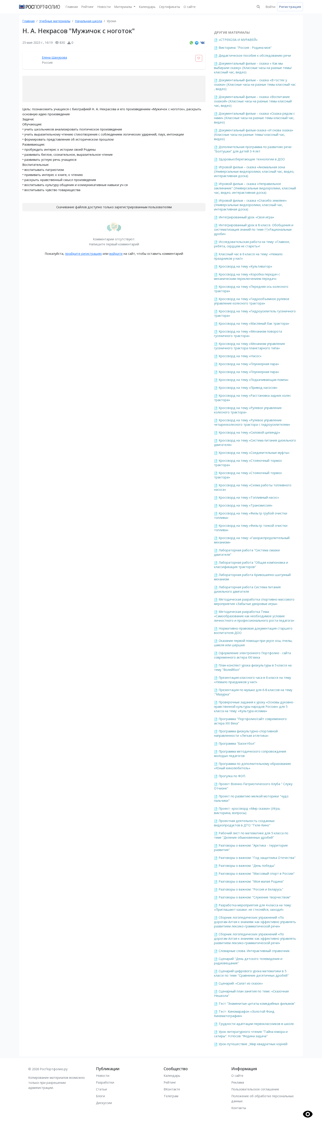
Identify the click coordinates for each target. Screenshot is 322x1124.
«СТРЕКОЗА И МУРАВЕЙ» (238, 40)
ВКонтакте (172, 1089)
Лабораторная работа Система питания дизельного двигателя (247, 589)
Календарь (147, 7)
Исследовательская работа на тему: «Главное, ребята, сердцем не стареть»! (252, 244)
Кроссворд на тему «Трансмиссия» (245, 505)
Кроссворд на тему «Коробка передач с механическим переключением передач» (247, 276)
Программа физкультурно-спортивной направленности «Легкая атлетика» (246, 733)
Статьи (101, 1089)
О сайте (190, 7)
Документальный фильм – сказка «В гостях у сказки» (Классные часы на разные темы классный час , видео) (255, 84)
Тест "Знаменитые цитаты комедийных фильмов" (257, 1003)
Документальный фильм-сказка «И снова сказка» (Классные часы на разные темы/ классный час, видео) (253, 134)
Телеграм (171, 1096)
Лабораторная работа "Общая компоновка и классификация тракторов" (251, 564)
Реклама (237, 1082)
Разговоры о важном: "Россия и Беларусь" (251, 889)
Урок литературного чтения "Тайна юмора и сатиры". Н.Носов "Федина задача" (251, 1034)
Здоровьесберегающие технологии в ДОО (252, 159)
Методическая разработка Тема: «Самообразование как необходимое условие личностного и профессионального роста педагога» (254, 616)
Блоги (100, 1096)
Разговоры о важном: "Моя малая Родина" (251, 881)
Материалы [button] (123, 7)
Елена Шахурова (54, 57)
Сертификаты (169, 7)
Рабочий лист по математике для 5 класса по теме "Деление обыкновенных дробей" (251, 835)
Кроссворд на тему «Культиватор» (245, 266)
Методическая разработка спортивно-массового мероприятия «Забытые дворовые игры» (254, 601)
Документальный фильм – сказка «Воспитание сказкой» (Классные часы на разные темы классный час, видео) (253, 101)
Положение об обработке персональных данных (262, 1098)
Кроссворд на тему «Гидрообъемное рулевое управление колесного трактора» (251, 301)
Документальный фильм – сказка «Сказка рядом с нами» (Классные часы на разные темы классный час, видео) (254, 117)
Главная (71, 7)
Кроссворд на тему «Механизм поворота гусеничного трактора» (248, 333)
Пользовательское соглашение (255, 1089)
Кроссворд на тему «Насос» (240, 356)
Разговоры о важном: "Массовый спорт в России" (257, 873)
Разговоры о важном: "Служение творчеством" (255, 897)
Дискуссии (104, 1103)
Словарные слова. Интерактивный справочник (254, 951)
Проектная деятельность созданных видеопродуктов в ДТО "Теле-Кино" (244, 823)
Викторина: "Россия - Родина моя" (245, 47)
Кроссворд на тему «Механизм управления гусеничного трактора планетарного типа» (249, 346)
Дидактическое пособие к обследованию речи (255, 55)
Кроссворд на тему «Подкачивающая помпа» (253, 380)
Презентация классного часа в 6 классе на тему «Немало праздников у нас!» (252, 679)
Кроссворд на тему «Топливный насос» (249, 497)
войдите (116, 254)
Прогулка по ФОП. (232, 776)
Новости (104, 7)
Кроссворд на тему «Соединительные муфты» (254, 453)
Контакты (238, 1108)
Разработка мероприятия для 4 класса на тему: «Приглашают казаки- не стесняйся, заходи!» (252, 907)
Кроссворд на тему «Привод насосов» (248, 388)
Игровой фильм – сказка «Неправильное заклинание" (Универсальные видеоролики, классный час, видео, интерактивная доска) (255, 188)
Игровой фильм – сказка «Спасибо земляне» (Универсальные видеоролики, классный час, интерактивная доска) (250, 204)
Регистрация (290, 7)
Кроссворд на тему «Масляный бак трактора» (254, 323)
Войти (270, 7)
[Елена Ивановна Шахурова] (31, 60)
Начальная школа (88, 21)
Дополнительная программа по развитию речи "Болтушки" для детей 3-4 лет (252, 149)
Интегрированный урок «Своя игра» (246, 217)
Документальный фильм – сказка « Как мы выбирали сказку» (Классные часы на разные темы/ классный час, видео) (253, 67)
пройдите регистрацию (83, 254)
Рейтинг (87, 7)
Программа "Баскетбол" (237, 743)
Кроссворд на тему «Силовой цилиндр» (249, 432)
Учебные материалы (54, 21)
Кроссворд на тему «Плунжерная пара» (249, 364)
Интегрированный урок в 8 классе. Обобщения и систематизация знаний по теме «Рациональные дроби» (253, 229)
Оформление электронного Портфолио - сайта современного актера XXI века (252, 655)
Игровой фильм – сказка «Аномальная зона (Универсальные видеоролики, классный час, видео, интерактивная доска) (254, 171)
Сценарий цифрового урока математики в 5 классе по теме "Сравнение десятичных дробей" (251, 973)
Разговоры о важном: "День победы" (247, 865)
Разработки (105, 1082)
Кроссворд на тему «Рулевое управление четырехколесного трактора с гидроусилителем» (252, 422)
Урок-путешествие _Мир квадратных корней (253, 1044)
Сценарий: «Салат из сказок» (241, 983)
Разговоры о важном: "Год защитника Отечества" (257, 858)
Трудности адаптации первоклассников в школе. (256, 1024)
